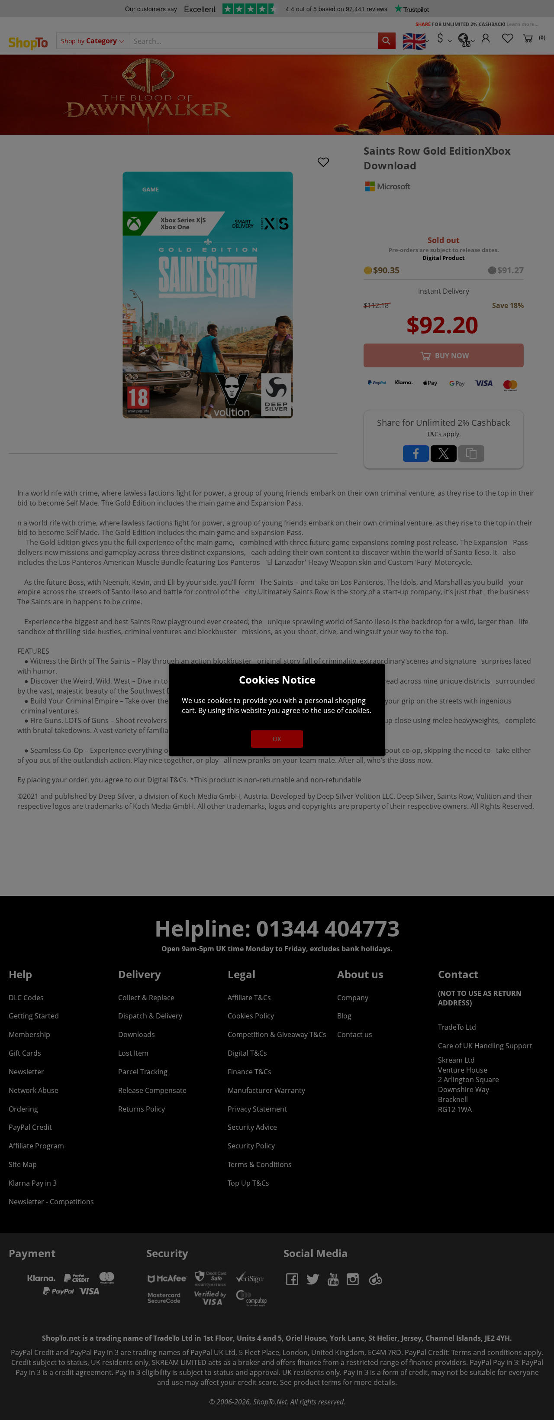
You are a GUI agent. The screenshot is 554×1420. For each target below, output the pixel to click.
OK (277, 739)
